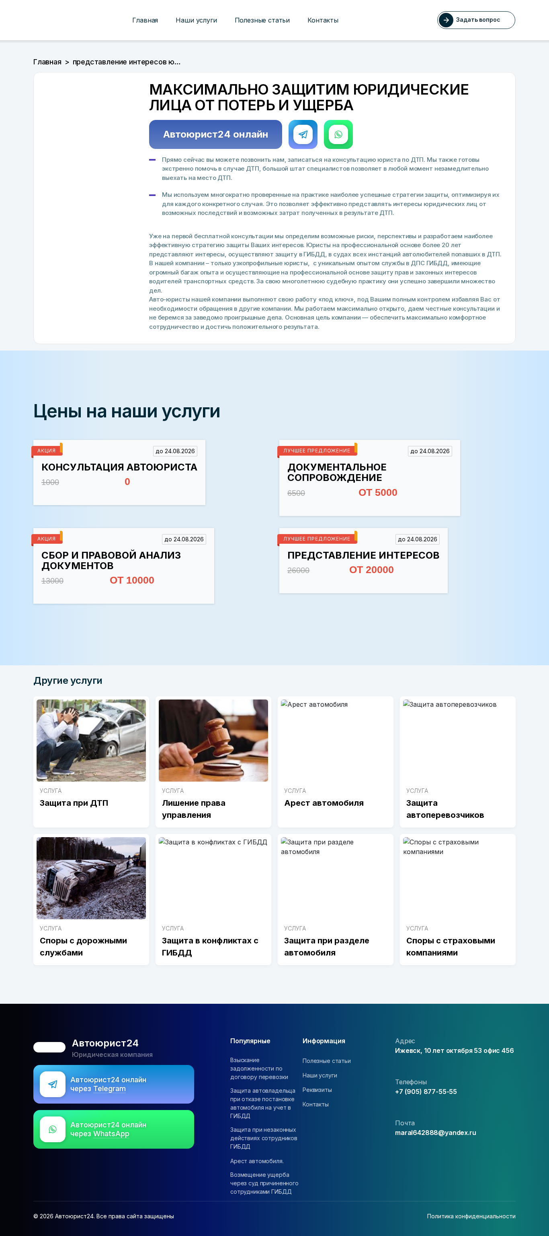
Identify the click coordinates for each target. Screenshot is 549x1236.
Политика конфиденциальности (471, 1216)
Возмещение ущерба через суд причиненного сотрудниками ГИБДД (264, 1183)
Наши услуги (196, 20)
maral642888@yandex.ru (435, 1133)
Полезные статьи (262, 20)
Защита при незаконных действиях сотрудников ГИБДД (263, 1138)
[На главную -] (36, 20)
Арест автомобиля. (257, 1161)
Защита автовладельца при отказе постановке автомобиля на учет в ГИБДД (262, 1103)
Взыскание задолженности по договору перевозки (259, 1068)
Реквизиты (317, 1089)
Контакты (322, 20)
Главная (145, 20)
